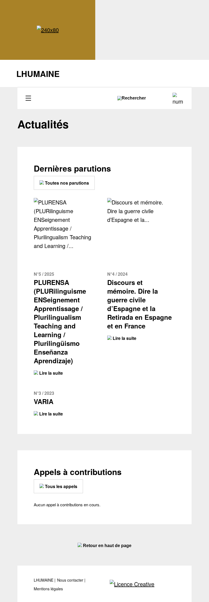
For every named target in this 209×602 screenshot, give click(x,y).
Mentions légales (48, 589)
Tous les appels (60, 486)
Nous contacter (70, 580)
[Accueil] (48, 30)
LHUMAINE (44, 580)
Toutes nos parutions (66, 183)
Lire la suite (50, 373)
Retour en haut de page (106, 545)
